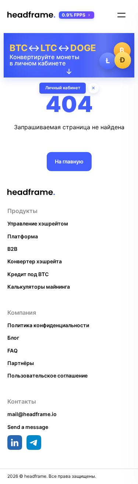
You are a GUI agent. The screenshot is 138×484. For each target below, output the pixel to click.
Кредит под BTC (28, 274)
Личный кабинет (62, 87)
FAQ (12, 350)
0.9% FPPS (73, 15)
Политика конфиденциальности (48, 325)
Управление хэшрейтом (37, 223)
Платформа (22, 236)
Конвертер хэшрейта (34, 261)
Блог (13, 338)
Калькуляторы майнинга (38, 286)
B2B (12, 249)
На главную (69, 161)
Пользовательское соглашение (47, 375)
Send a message (27, 427)
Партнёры (20, 363)
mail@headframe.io (32, 414)
